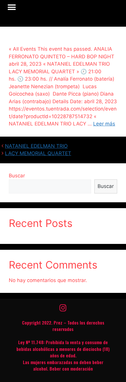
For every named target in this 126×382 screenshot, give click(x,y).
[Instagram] (63, 307)
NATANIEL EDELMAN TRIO (36, 146)
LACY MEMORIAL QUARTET (38, 153)
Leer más (104, 124)
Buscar (17, 176)
